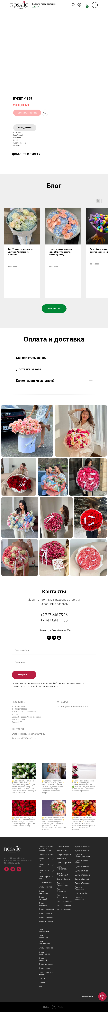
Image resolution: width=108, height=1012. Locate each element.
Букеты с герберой (82, 851)
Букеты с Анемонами (61, 890)
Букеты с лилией (81, 871)
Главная (42, 982)
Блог (40, 986)
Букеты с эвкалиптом (79, 898)
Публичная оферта (46, 855)
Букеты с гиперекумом (44, 931)
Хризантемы (62, 859)
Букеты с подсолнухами (44, 953)
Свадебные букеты (64, 855)
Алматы (36, 7)
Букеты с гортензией (43, 959)
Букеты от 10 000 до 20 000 (46, 860)
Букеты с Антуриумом (62, 896)
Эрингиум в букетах (82, 893)
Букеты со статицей (64, 901)
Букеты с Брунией (82, 879)
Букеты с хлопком (64, 909)
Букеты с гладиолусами (44, 943)
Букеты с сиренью (45, 917)
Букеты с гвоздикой (82, 847)
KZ (79, 5)
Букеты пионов (44, 968)
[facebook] (49, 638)
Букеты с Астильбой (82, 875)
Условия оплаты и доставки (46, 973)
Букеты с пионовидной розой (82, 856)
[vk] (54, 638)
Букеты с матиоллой (43, 898)
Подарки (42, 978)
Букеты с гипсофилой (43, 937)
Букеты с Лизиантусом (62, 868)
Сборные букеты (63, 847)
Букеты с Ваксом (63, 879)
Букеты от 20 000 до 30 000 (46, 866)
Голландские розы (46, 883)
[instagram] (59, 638)
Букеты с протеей (45, 913)
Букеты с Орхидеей (64, 863)
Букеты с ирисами (46, 948)
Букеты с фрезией (64, 905)
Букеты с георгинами (43, 892)
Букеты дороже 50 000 (45, 878)
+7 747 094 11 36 (54, 620)
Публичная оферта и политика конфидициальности (47, 848)
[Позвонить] (102, 996)
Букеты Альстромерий (62, 874)
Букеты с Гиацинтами (79, 888)
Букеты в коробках (46, 887)
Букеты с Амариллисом (62, 884)
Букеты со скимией (46, 921)
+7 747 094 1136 (28, 738)
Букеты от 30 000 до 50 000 (46, 872)
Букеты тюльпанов (46, 964)
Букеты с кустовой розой (82, 862)
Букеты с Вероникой (82, 883)
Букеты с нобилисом (43, 904)
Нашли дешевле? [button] (24, 128)
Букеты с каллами (82, 867)
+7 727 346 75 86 (54, 615)
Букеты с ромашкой (46, 909)
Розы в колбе (62, 851)
